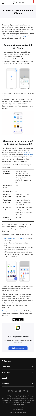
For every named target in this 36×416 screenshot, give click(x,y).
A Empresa (6, 361)
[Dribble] (8, 391)
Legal (4, 378)
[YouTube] (24, 391)
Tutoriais (6, 372)
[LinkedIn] (27, 391)
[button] (3, 2)
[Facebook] (12, 391)
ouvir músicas (28, 155)
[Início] (33, 2)
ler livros (27, 152)
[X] (16, 391)
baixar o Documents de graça (16, 36)
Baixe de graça (18, 348)
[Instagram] (20, 391)
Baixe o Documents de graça (14, 238)
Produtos (6, 367)
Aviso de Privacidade (18, 409)
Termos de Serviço (18, 407)
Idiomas (5, 384)
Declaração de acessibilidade (18, 412)
